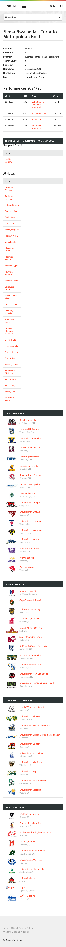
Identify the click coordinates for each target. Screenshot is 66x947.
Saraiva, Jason (11, 280)
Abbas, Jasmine (12, 304)
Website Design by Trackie (16, 931)
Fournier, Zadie (11, 346)
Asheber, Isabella (9, 312)
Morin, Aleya (10, 391)
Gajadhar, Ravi (11, 242)
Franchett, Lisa (11, 352)
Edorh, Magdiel (12, 229)
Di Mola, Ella (10, 340)
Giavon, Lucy (11, 358)
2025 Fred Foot (39, 113)
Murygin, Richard (9, 273)
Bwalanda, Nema (9, 320)
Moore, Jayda (11, 385)
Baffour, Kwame (12, 205)
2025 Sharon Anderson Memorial (38, 105)
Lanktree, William (9, 160)
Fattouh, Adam (11, 235)
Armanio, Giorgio (9, 188)
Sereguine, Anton (9, 288)
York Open (36, 119)
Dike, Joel (9, 223)
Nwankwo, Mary (10, 399)
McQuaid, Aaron (9, 249)
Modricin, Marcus (9, 258)
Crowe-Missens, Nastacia (9, 331)
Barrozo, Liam (11, 211)
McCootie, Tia (11, 379)
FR (61, 6)
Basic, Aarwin (11, 217)
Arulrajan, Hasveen (9, 197)
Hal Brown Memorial (36, 127)
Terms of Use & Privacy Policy (18, 928)
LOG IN (51, 6)
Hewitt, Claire (11, 364)
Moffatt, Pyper (11, 265)
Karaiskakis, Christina (10, 372)
